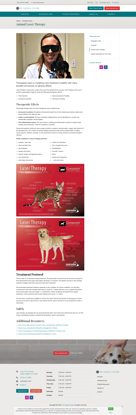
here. (80, 413)
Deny (110, 413)
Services (25, 14)
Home (18, 21)
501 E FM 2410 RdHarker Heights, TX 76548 (28, 373)
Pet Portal (90, 2)
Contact (111, 14)
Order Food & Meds (95, 8)
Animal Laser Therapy (98, 50)
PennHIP (94, 45)
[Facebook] (106, 67)
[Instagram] (101, 67)
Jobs (96, 2)
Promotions (115, 2)
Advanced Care (46, 14)
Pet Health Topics (105, 2)
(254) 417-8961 (76, 353)
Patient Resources (71, 14)
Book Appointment (112, 8)
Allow (111, 409)
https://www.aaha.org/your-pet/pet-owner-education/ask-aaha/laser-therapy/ (43, 325)
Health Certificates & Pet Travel (101, 54)
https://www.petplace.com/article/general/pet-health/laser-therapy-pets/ (41, 331)
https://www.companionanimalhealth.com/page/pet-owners (37, 334)
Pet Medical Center (68, 405)
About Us (93, 14)
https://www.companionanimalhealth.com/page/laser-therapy (37, 328)
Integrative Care (96, 41)
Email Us (23, 385)
